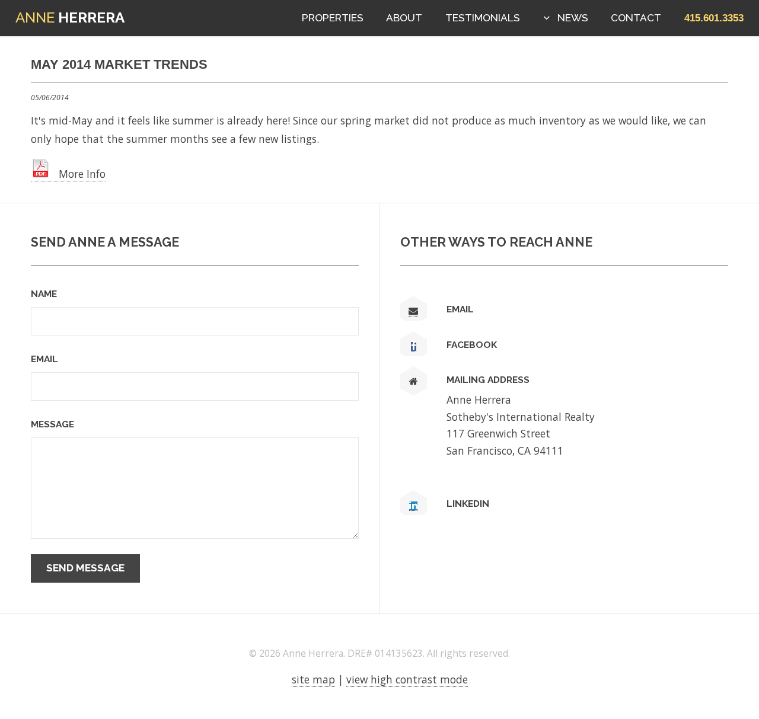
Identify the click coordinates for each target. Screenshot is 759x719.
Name (44, 293)
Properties (332, 18)
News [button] (572, 18)
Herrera (70, 17)
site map (313, 679)
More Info (78, 174)
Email (44, 359)
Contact (636, 18)
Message (52, 424)
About (404, 18)
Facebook (472, 344)
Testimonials (482, 18)
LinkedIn (468, 503)
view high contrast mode (407, 679)
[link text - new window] (413, 346)
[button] (714, 18)
